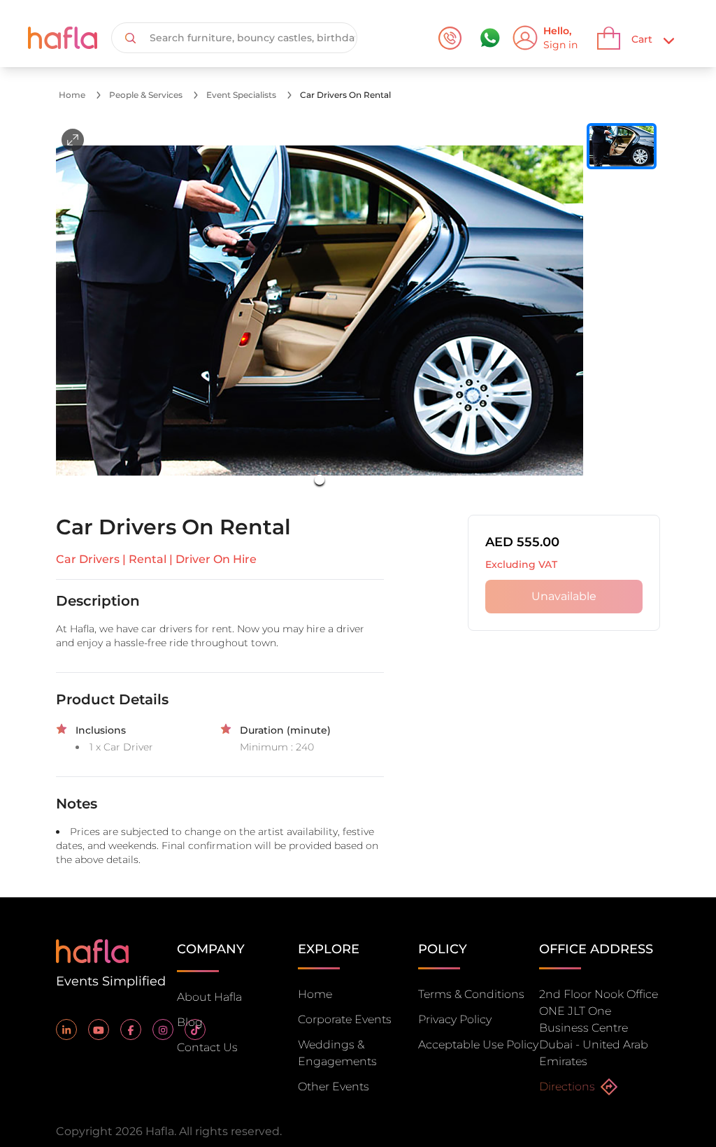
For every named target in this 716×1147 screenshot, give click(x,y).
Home (72, 95)
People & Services (145, 95)
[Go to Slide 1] (319, 480)
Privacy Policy (455, 1019)
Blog (190, 1022)
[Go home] (92, 950)
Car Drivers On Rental (345, 95)
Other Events (333, 1086)
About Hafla (209, 997)
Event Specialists (241, 95)
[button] (319, 310)
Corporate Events (345, 1019)
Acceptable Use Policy (478, 1044)
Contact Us (207, 1047)
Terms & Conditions (471, 994)
